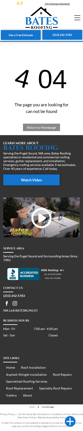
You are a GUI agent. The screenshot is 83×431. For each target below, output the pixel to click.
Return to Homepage (41, 127)
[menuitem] (10, 367)
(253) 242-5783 (14, 295)
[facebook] (6, 304)
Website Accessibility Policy (52, 417)
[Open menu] (77, 18)
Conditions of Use (60, 414)
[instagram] (14, 304)
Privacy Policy (7, 414)
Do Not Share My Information (34, 414)
